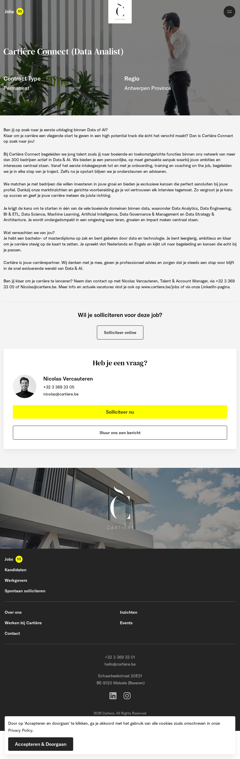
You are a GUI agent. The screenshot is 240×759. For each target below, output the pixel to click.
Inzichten (128, 612)
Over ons (13, 612)
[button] (120, 332)
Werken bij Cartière (23, 622)
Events (126, 622)
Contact (12, 633)
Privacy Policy (20, 730)
